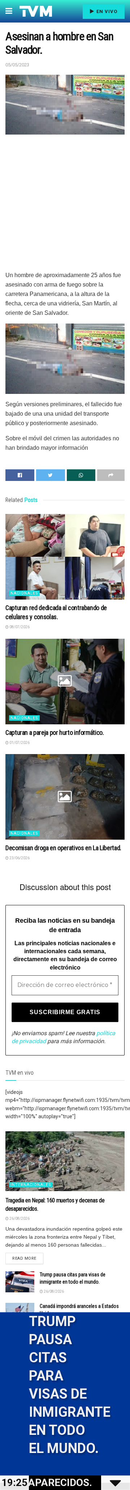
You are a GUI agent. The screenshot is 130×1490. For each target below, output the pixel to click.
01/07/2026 (19, 743)
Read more (24, 1258)
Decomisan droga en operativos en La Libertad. (63, 848)
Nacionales (24, 593)
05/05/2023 (17, 64)
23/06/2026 (19, 858)
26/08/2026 (19, 1219)
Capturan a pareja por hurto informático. (54, 732)
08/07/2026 (19, 627)
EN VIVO (106, 11)
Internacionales (30, 1184)
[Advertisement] (65, 205)
